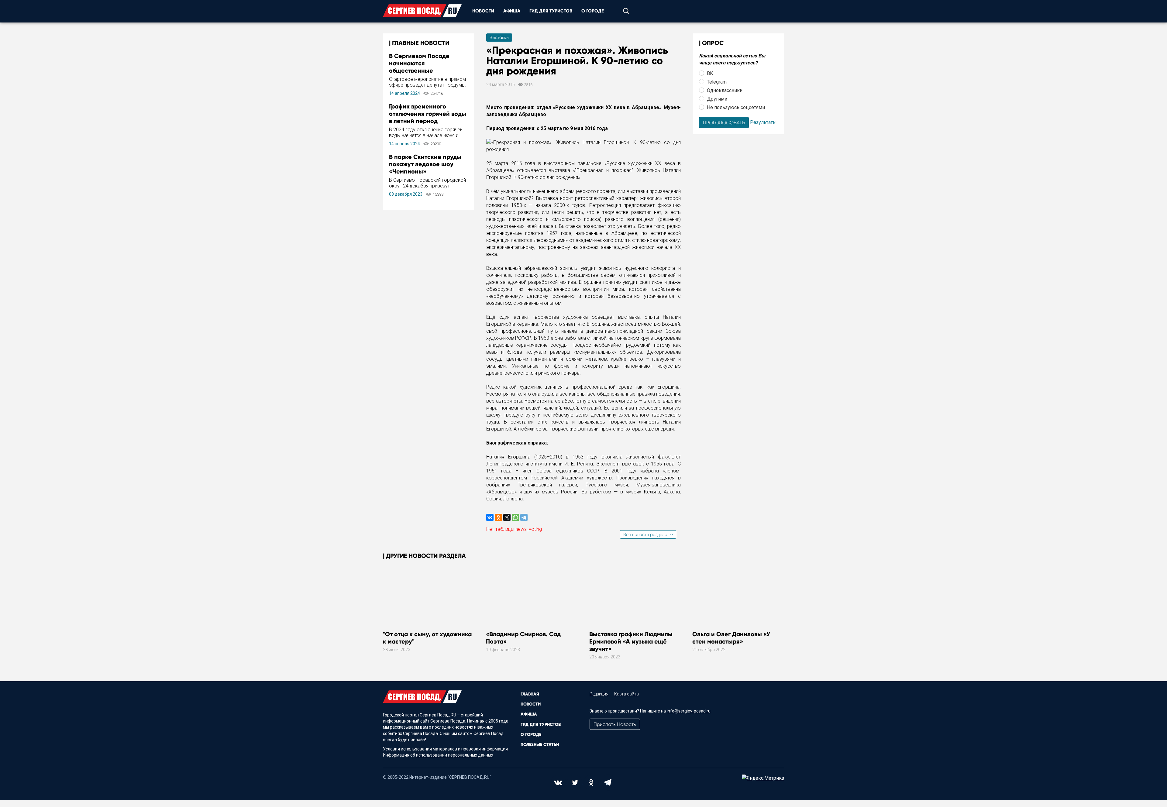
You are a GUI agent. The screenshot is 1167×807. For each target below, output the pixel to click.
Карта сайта (626, 694)
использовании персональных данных (454, 755)
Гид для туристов (550, 11)
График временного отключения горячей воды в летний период (427, 114)
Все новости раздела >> (648, 534)
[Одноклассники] (498, 517)
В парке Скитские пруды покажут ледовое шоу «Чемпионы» (425, 164)
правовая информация (484, 749)
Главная (530, 694)
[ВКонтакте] (490, 517)
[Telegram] (524, 517)
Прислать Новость (615, 724)
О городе (592, 11)
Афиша (511, 11)
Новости (483, 11)
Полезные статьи (540, 744)
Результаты (763, 122)
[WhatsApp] (515, 517)
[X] (507, 517)
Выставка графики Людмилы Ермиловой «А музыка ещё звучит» (631, 641)
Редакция (599, 694)
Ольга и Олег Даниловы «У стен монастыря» (731, 637)
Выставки (499, 37)
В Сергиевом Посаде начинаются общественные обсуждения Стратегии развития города (423, 70)
